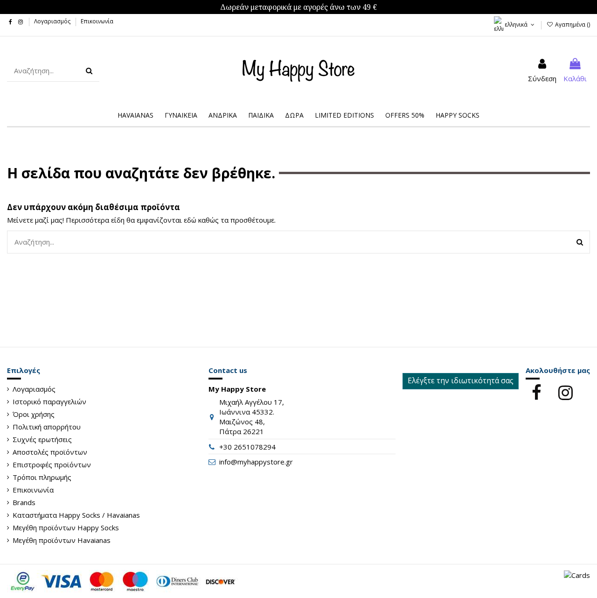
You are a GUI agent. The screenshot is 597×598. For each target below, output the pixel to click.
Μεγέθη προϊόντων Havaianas (62, 540)
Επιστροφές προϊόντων (52, 464)
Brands (24, 502)
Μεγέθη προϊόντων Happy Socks (66, 527)
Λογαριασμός (53, 21)
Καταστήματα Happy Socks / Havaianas (76, 515)
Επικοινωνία (97, 21)
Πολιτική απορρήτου (47, 426)
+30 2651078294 (247, 446)
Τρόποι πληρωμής (42, 477)
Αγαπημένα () (572, 24)
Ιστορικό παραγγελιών (49, 401)
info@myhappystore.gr (256, 461)
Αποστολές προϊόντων (50, 452)
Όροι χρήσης (34, 414)
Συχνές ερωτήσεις (42, 439)
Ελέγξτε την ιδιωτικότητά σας (461, 380)
